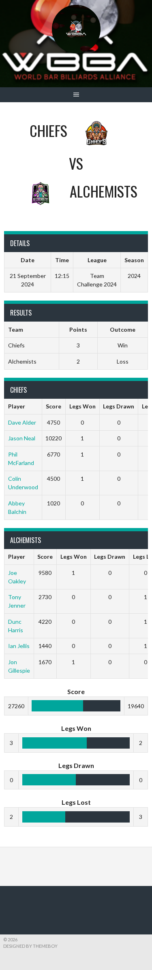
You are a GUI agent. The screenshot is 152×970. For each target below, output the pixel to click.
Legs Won (82, 406)
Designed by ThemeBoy (30, 946)
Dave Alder (22, 422)
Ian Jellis (19, 645)
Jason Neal (21, 438)
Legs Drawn (118, 406)
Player (16, 406)
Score (53, 406)
